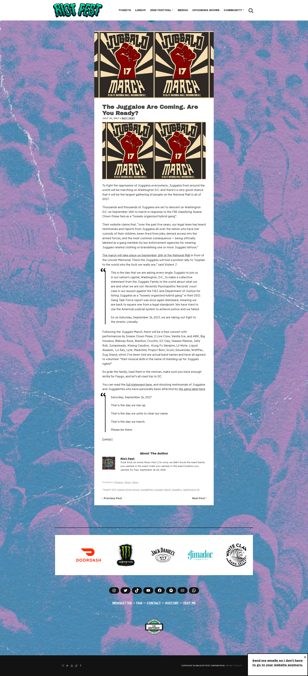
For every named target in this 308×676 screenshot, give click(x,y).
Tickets (124, 10)
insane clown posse (128, 489)
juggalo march (163, 489)
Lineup (140, 10)
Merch (183, 10)
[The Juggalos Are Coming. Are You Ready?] (154, 64)
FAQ (139, 603)
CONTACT (154, 603)
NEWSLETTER (122, 603)
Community (233, 10)
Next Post (199, 498)
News (135, 482)
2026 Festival (160, 10)
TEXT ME (189, 603)
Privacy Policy (234, 665)
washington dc (191, 489)
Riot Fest (128, 118)
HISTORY (172, 603)
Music (127, 482)
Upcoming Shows (205, 10)
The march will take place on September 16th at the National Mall (146, 255)
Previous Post (112, 498)
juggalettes (147, 489)
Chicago (118, 482)
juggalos (177, 489)
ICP (114, 489)
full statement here (139, 384)
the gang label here (192, 389)
